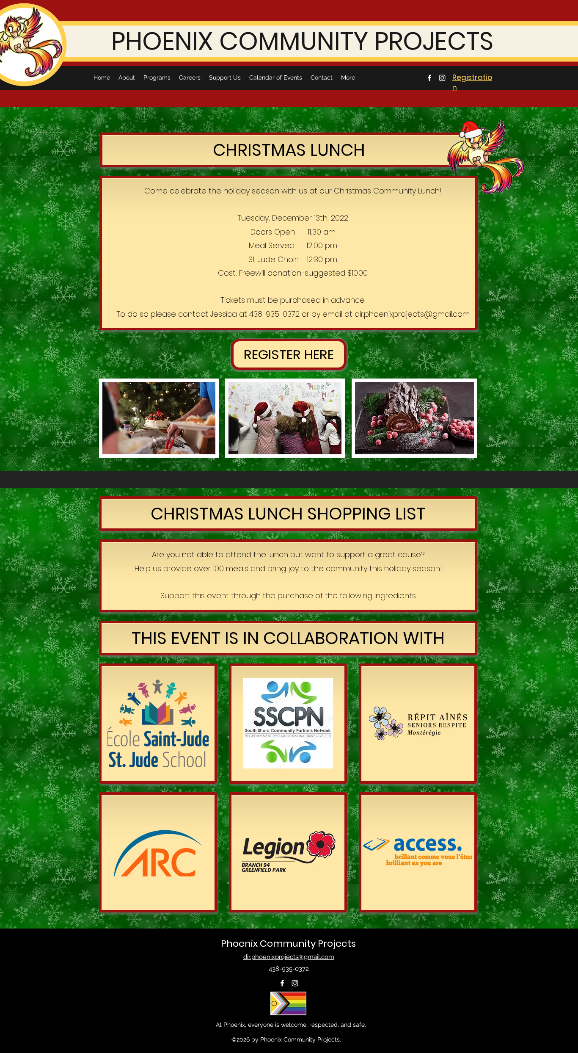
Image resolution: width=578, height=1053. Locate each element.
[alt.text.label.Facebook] (429, 78)
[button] (289, 354)
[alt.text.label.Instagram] (442, 78)
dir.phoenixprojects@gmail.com (412, 314)
